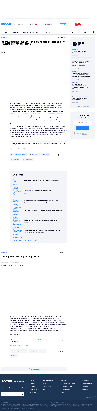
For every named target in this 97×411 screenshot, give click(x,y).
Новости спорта (65, 389)
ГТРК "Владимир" (41, 143)
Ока (43, 351)
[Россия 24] (48, 24)
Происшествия (85, 380)
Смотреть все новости (84, 106)
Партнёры (46, 389)
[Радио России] (63, 24)
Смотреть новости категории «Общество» (25, 240)
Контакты (46, 32)
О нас (6, 32)
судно (15, 355)
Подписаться (82, 128)
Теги (62, 392)
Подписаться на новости (82, 116)
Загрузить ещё (35, 369)
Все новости (64, 380)
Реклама (15, 32)
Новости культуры (86, 386)
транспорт (35, 154)
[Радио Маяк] (78, 25)
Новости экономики (86, 383)
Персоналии (33, 389)
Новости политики (66, 386)
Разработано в (89, 397)
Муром (34, 351)
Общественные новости (68, 383)
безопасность (29, 159)
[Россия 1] (33, 24)
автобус (46, 154)
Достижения (47, 386)
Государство (84, 389)
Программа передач (30, 32)
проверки (16, 159)
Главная (32, 380)
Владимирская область (19, 154)
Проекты (32, 383)
